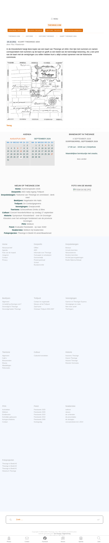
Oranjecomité (34, 207)
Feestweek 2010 (39, 417)
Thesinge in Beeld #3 (9, 463)
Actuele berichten (71, 250)
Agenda (5, 250)
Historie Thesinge (53, 30)
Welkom (30, 224)
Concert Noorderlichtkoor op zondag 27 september (31, 212)
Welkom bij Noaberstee (33, 230)
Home (4, 244)
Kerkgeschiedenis (8, 419)
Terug (9, 125)
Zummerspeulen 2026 (31, 189)
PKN (4, 406)
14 (21, 151)
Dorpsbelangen (71, 244)
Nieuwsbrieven (70, 252)
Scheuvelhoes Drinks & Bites (32, 210)
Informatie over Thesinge (42, 252)
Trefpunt (37, 298)
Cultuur (37, 352)
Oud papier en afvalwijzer (42, 255)
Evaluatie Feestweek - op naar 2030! (30, 227)
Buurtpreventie (39, 265)
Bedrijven (6, 298)
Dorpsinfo (38, 244)
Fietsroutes (6, 368)
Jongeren (5, 255)
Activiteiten (6, 409)
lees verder (82, 159)
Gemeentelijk (38, 257)
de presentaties (70, 417)
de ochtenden (70, 414)
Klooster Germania (73, 30)
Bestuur (68, 248)
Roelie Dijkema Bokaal (73, 260)
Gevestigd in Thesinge (10, 306)
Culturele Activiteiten (41, 356)
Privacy (5, 260)
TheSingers (69, 309)
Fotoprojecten (8, 460)
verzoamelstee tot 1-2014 (74, 422)
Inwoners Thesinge (16, 30)
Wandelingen (6, 365)
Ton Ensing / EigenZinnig (62, 533)
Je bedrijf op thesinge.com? (11, 304)
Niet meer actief (70, 306)
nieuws (67, 412)
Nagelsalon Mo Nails (32, 200)
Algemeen (5, 302)
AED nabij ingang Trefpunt (33, 192)
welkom (68, 409)
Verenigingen (71, 298)
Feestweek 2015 (39, 414)
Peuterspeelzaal (39, 260)
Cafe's (4, 358)
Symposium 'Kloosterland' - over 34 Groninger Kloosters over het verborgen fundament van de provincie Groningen (27, 218)
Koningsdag (38, 422)
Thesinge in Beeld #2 (9, 466)
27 (52, 154)
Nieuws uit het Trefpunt (42, 304)
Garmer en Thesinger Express (76, 302)
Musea (4, 363)
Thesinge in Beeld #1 (9, 468)
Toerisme (6, 352)
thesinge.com (14, 36)
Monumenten (6, 360)
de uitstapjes (69, 419)
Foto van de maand (9, 252)
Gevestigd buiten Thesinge (11, 309)
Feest (36, 406)
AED (35, 250)
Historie (29, 36)
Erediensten (6, 414)
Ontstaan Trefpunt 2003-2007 (44, 309)
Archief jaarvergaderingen (74, 257)
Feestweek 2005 (39, 419)
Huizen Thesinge (35, 30)
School (36, 262)
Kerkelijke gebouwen (9, 417)
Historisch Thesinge (9, 471)
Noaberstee (70, 406)
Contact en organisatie (41, 302)
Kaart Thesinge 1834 (68, 36)
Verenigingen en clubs (73, 304)
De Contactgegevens (32, 204)
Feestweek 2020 (39, 412)
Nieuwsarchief (7, 248)
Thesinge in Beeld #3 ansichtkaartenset (34, 233)
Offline (36, 248)
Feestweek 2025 (39, 409)
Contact (5, 257)
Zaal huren (37, 306)
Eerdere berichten (71, 255)
